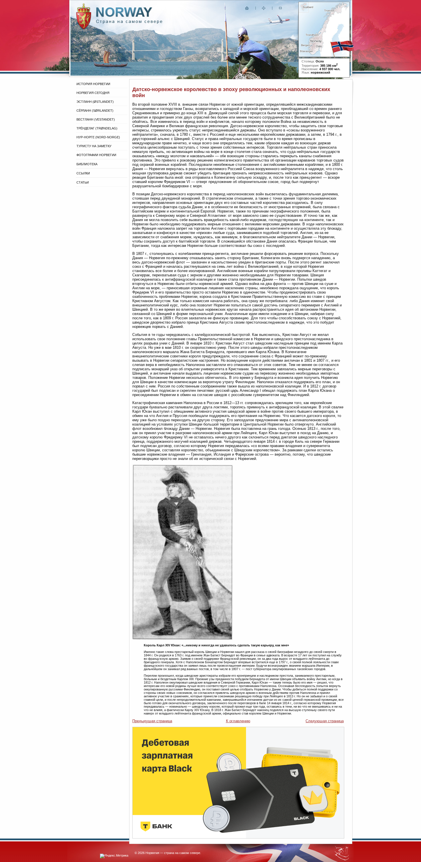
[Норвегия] (129, 22)
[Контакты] (281, 9)
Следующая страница (325, 721)
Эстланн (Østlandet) (95, 101)
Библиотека (86, 164)
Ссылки (83, 173)
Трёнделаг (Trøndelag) (96, 128)
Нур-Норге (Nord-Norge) (98, 137)
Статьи (82, 182)
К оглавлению (238, 721)
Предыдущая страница (152, 721)
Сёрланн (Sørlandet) (94, 110)
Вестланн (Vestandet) (95, 119)
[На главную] (247, 9)
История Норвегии (93, 84)
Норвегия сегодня (92, 93)
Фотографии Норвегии (96, 155)
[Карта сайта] (264, 9)
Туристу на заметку (93, 146)
